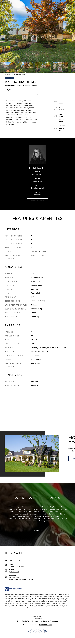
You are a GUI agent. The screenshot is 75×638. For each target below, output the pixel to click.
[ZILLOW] (45, 631)
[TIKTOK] (40, 631)
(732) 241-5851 (37, 181)
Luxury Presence (50, 621)
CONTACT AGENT (37, 201)
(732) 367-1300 (14, 572)
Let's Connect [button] (37, 530)
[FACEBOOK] (30, 631)
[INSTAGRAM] (35, 631)
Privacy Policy (45, 625)
